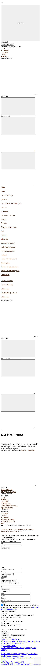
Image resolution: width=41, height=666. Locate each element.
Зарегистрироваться (8, 581)
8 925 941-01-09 (6, 490)
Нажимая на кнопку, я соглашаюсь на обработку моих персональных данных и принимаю (20, 607)
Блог (2, 523)
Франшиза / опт (7, 508)
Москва (4, 42)
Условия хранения (7, 519)
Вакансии (4, 502)
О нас (3, 48)
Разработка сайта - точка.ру (11, 531)
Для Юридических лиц (9, 506)
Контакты (4, 56)
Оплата (3, 54)
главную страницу (28, 450)
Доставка (4, 52)
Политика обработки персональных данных (17, 529)
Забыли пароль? (7, 574)
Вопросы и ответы (8, 521)
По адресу (4, 639)
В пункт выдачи (15, 639)
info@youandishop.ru (8, 492)
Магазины (5, 50)
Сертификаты (6, 504)
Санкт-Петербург (7, 44)
